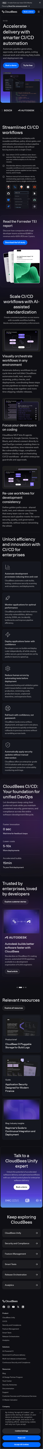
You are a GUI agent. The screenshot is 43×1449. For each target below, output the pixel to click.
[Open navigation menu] (38, 11)
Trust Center (7, 1381)
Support (5, 1392)
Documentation (8, 1388)
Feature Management (10, 1329)
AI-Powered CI (7, 1351)
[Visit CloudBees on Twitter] (18, 1306)
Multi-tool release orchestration (14, 1359)
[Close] (40, 1412)
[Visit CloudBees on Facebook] (3, 1306)
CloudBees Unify (8, 1317)
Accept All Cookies (21, 1444)
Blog (4, 1373)
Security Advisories (9, 1385)
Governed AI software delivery (13, 1355)
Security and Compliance (11, 1325)
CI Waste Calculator (9, 1400)
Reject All (21, 1438)
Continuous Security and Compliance (16, 1362)
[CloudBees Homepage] (10, 1301)
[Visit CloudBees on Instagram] (8, 1306)
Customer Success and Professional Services (19, 1396)
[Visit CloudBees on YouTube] (13, 1306)
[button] (17, 987)
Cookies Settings (21, 1431)
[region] (21, 1429)
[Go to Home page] (9, 12)
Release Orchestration (10, 1336)
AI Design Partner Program (12, 1377)
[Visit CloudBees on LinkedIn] (23, 1306)
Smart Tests (6, 1333)
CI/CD (4, 1321)
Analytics (5, 1340)
